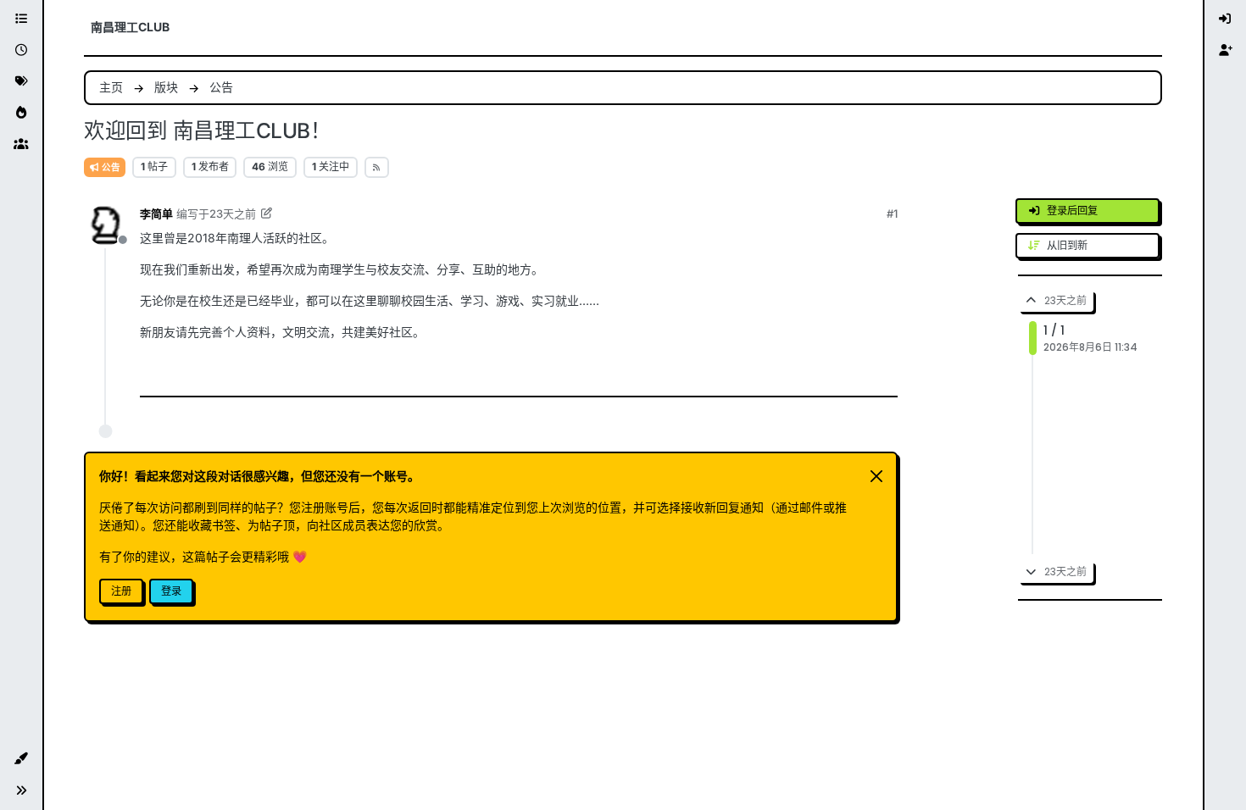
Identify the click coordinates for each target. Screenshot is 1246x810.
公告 (110, 167)
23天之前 (232, 213)
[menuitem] (1225, 19)
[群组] (21, 144)
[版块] (21, 19)
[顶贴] (761, 373)
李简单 (156, 213)
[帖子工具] (877, 373)
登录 (171, 591)
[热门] (21, 113)
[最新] (21, 50)
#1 (892, 213)
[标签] (21, 81)
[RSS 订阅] (376, 167)
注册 (121, 591)
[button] (21, 758)
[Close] (876, 476)
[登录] (1225, 19)
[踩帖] (833, 373)
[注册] (1225, 50)
